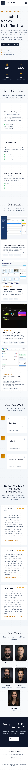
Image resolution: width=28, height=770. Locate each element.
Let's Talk (15, 739)
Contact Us (14, 757)
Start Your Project (9, 44)
